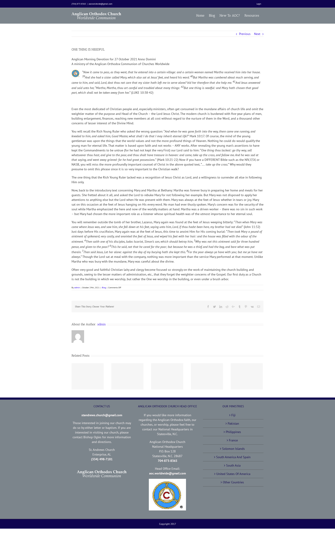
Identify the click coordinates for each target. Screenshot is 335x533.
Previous (245, 34)
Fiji (233, 415)
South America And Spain (233, 457)
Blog (104, 287)
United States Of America (233, 474)
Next (257, 34)
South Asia (233, 465)
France (233, 440)
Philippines (233, 432)
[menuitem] (258, 4)
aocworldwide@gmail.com (100, 3)
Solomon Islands (233, 449)
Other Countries (233, 482)
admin (77, 287)
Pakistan (233, 423)
